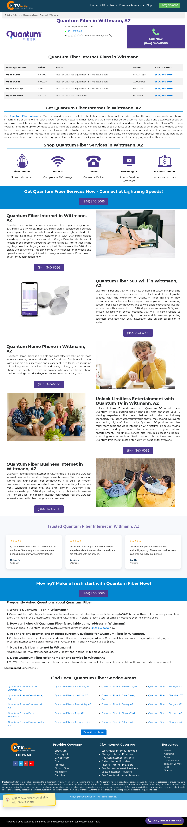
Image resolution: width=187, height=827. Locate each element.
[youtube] (31, 779)
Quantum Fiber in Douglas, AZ (165, 719)
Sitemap (168, 785)
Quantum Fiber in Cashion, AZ (71, 710)
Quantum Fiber (30, 15)
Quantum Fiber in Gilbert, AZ (117, 737)
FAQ (166, 782)
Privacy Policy (171, 776)
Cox (57, 776)
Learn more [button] (94, 821)
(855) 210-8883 (169, 5)
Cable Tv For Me (14, 15)
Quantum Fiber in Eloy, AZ (69, 728)
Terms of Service (173, 779)
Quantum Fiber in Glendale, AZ (165, 737)
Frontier (59, 780)
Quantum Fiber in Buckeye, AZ (165, 702)
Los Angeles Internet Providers (119, 766)
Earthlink (60, 790)
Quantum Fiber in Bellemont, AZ (119, 702)
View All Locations (93, 747)
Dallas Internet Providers (116, 776)
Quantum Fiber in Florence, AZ (165, 728)
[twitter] (21, 779)
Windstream (62, 773)
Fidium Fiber (62, 783)
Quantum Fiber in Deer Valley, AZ (73, 719)
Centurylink (62, 769)
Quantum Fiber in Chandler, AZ (165, 710)
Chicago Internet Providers (117, 769)
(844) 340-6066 (75, 31)
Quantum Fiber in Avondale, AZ (72, 702)
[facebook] (15, 779)
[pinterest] (26, 779)
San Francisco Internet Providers (121, 790)
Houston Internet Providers (118, 773)
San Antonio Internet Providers (120, 783)
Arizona (43, 15)
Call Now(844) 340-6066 (156, 41)
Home (94, 5)
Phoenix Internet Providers (117, 780)
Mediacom (61, 787)
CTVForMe (92, 812)
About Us (169, 769)
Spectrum (61, 766)
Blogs (167, 772)
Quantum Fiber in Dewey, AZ (117, 719)
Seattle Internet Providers (117, 787)
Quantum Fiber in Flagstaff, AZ (118, 728)
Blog (149, 5)
